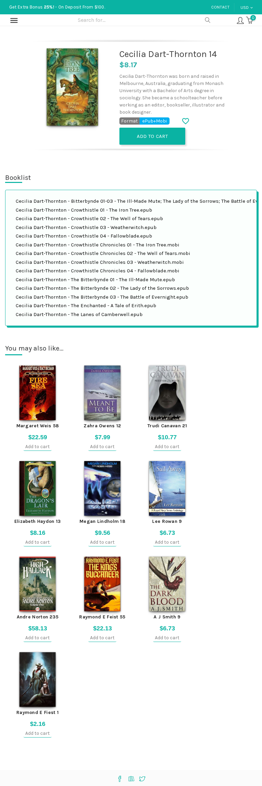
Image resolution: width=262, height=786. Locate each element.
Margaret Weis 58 (37, 426)
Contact (220, 7)
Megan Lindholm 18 (102, 521)
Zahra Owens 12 (102, 426)
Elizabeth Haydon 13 (37, 521)
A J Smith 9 (167, 617)
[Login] (240, 20)
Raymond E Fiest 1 (37, 712)
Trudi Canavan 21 (167, 426)
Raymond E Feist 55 (102, 617)
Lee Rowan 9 (167, 521)
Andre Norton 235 (38, 617)
